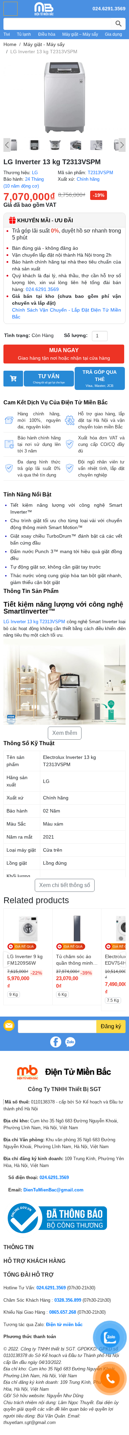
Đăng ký (111, 1026)
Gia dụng (113, 34)
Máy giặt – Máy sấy (80, 34)
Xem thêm (64, 733)
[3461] (13, 378)
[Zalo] (70, 1041)
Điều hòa (46, 34)
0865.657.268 (62, 1312)
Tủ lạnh (24, 34)
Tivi (6, 34)
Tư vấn (49, 378)
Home (10, 44)
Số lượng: (76, 335)
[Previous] (6, 145)
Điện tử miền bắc (64, 1324)
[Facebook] (55, 1041)
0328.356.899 (67, 1300)
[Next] (122, 145)
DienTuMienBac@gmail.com (53, 1189)
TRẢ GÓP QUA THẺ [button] (100, 378)
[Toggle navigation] (10, 9)
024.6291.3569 (109, 8)
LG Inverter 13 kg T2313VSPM (34, 621)
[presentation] (7, 959)
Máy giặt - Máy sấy (44, 44)
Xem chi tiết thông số (64, 885)
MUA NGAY (64, 354)
